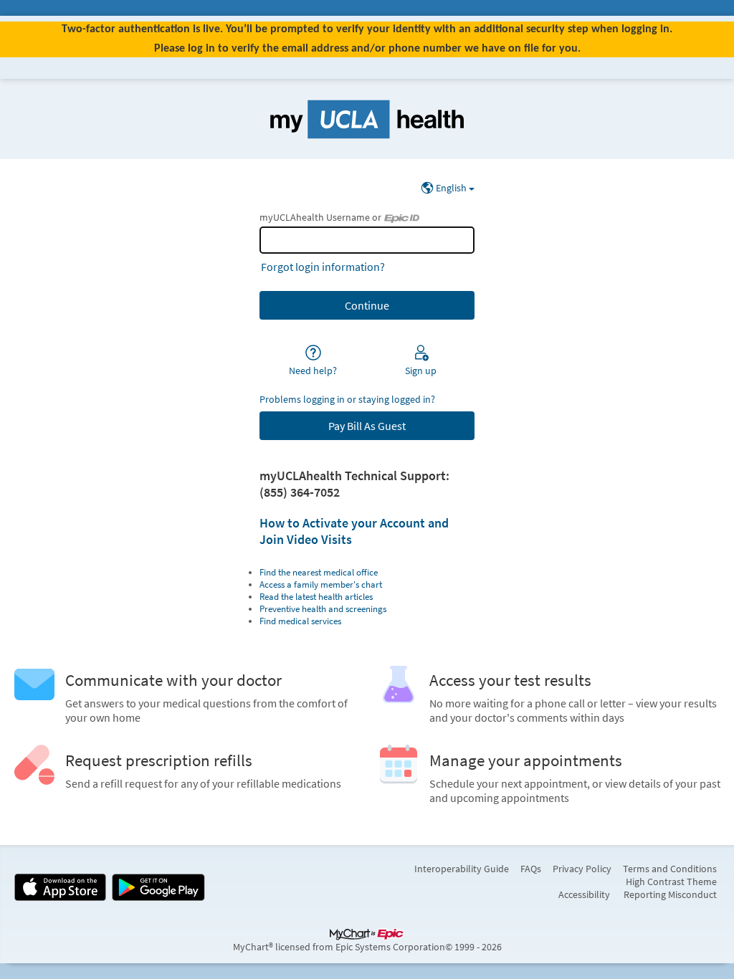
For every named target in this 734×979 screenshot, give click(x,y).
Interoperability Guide (461, 868)
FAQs (530, 868)
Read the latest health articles (316, 597)
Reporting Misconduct (670, 894)
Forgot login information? (323, 266)
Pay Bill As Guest (367, 426)
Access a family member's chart (320, 584)
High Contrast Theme (671, 881)
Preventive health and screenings (322, 609)
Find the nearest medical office (318, 572)
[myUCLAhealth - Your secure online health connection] (367, 119)
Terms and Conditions (670, 868)
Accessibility (584, 894)
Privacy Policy (582, 868)
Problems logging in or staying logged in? (347, 399)
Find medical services (300, 621)
